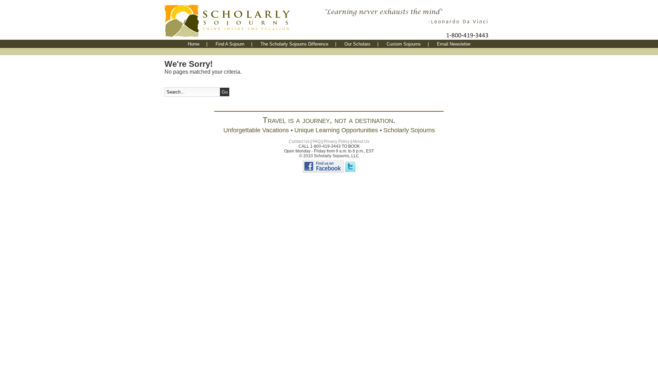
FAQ (316, 141)
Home (193, 44)
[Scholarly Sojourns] (323, 171)
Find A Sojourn (230, 44)
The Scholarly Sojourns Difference (294, 44)
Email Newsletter (454, 44)
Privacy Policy (337, 141)
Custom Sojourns (404, 44)
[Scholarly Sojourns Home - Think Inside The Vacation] (243, 38)
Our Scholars (357, 44)
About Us (360, 141)
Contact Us (299, 141)
